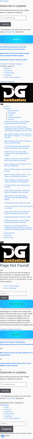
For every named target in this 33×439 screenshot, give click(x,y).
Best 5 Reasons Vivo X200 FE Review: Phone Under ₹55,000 (17, 142)
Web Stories (8, 237)
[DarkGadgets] (15, 101)
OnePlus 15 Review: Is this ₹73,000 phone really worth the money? (16, 122)
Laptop (10, 115)
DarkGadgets (4, 405)
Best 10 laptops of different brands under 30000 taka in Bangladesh (16, 180)
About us (7, 68)
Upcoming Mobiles (14, 117)
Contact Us (8, 70)
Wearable (7, 235)
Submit (6, 429)
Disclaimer (8, 75)
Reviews (7, 108)
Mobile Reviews (13, 111)
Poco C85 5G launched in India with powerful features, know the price (17, 147)
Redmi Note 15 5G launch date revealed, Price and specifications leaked (16, 153)
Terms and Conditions (12, 77)
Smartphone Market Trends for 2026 (13, 60)
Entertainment (9, 233)
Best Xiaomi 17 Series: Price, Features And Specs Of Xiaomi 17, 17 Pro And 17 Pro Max (18, 135)
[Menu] (2, 104)
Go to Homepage (10, 288)
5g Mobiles (12, 113)
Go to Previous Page (11, 286)
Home (6, 106)
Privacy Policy (11, 32)
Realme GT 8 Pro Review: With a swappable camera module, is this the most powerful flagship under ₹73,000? (18, 128)
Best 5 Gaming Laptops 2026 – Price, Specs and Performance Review (17, 175)
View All (11, 119)
